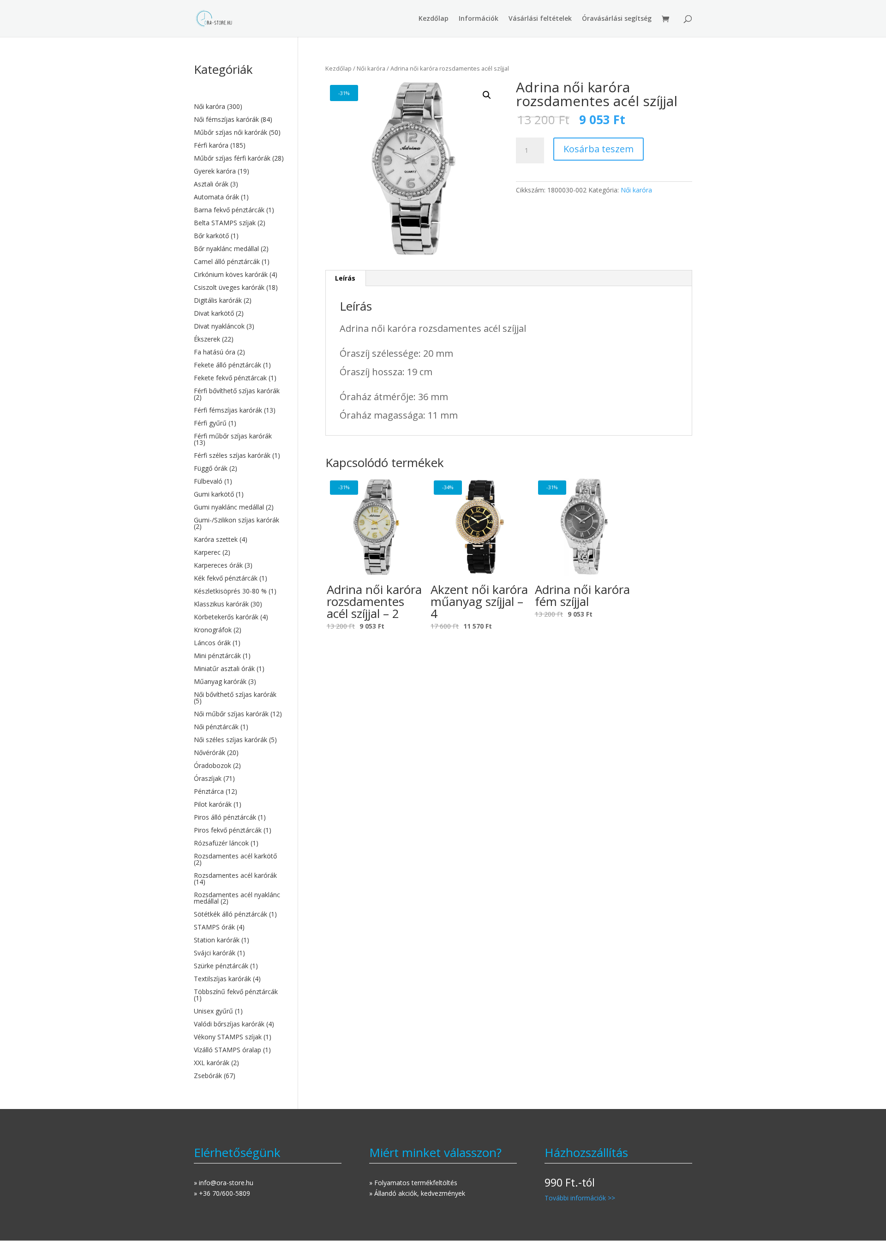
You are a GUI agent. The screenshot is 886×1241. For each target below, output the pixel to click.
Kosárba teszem (598, 149)
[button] (487, 95)
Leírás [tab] (345, 278)
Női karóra (371, 68)
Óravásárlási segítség (617, 19)
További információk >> (580, 1197)
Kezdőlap (434, 19)
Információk (478, 19)
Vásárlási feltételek (540, 19)
